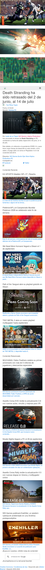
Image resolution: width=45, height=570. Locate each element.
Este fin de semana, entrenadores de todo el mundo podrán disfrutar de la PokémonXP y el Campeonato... (22, 240)
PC (15, 110)
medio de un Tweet (11, 136)
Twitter (26, 163)
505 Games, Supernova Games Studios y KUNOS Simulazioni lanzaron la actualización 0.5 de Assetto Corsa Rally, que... (22, 506)
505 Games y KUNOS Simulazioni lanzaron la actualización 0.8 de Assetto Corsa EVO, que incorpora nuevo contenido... (22, 432)
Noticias (11, 110)
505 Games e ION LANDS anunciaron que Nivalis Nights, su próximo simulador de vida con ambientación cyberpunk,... (22, 466)
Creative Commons (6, 567)
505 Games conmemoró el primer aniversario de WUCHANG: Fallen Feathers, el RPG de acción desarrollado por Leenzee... (19, 394)
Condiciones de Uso (20, 567)
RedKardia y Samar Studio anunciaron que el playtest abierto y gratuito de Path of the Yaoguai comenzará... (20, 314)
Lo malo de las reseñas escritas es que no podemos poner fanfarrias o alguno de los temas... (22, 201)
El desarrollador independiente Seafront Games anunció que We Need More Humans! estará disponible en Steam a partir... (22, 277)
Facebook (6, 163)
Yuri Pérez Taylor (12, 105)
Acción (20, 156)
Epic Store (26, 156)
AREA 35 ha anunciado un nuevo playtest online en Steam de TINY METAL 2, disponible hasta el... (22, 350)
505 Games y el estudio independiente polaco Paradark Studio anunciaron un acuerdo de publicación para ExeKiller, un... (21, 546)
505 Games (13, 156)
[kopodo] (5, 88)
